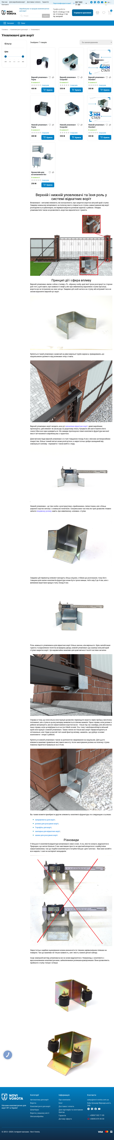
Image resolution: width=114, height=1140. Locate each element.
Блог (23, 23)
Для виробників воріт (17, 2)
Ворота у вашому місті (39, 1113)
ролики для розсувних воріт (46, 823)
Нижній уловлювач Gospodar (68, 126)
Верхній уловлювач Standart (96, 78)
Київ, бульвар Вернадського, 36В (99, 1104)
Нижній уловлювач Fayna (39, 126)
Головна (5, 29)
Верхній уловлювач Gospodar (68, 78)
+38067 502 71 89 (97, 1115)
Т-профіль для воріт (43, 827)
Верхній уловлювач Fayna (39, 78)
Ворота (33, 1103)
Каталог (10, 23)
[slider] (5, 56)
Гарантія (45, 2)
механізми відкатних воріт (76, 426)
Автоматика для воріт (39, 1099)
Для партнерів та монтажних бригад (71, 1110)
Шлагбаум (34, 1109)
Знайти (46, 16)
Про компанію (64, 1099)
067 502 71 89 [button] (78, 3)
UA (109, 2)
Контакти (5, 4)
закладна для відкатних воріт (47, 831)
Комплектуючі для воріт (19, 29)
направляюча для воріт (45, 819)
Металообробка (36, 1116)
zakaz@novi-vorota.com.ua (98, 1099)
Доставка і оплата (33, 2)
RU (106, 5)
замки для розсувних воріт (46, 835)
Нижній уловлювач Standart (96, 126)
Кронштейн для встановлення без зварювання (38, 173)
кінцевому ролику (44, 511)
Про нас (4, 2)
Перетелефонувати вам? (62, 3)
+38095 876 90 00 (97, 1119)
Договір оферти (65, 1119)
